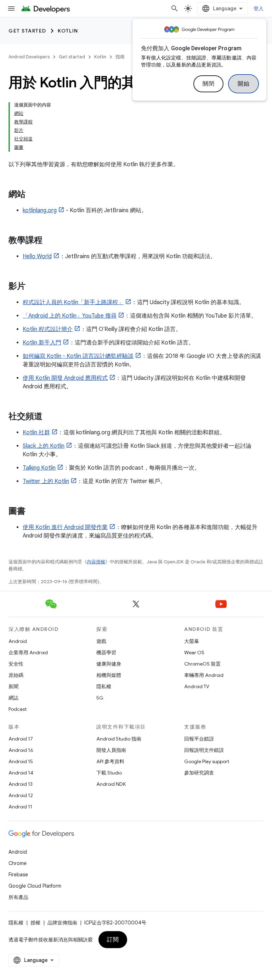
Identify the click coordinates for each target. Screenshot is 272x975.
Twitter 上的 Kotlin (46, 481)
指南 (120, 57)
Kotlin (68, 31)
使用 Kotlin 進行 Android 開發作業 (65, 527)
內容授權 (96, 562)
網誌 (13, 698)
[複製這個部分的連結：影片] (33, 287)
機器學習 (106, 652)
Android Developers (29, 57)
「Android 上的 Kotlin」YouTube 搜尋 (70, 315)
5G (99, 698)
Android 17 (20, 739)
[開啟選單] (11, 8)
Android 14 (20, 773)
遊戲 (101, 641)
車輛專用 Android (203, 675)
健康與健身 (108, 664)
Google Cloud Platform (34, 886)
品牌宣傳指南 (62, 922)
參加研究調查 (199, 773)
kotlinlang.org (40, 210)
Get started (27, 31)
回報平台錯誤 (199, 739)
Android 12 (20, 795)
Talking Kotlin (39, 467)
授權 (35, 922)
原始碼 (15, 675)
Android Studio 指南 (118, 739)
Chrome (17, 863)
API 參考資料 (110, 761)
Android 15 (20, 761)
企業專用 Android (28, 652)
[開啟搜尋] (174, 8)
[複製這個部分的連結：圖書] (33, 511)
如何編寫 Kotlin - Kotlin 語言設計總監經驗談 (78, 356)
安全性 (15, 664)
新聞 (13, 686)
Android (17, 641)
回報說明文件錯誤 (204, 750)
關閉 (208, 83)
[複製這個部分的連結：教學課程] (49, 241)
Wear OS (194, 652)
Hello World (37, 256)
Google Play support (206, 761)
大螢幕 (191, 641)
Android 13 (20, 784)
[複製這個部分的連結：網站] (33, 195)
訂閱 (113, 939)
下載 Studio (109, 773)
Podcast (17, 709)
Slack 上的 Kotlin (43, 445)
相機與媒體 (108, 675)
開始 (243, 83)
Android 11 (20, 806)
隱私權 (103, 686)
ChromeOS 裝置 (202, 664)
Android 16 (20, 750)
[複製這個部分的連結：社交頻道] (49, 417)
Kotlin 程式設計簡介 (48, 329)
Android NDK (111, 784)
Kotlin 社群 (36, 432)
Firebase (18, 874)
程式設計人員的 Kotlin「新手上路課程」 (73, 302)
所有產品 (18, 897)
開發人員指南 (111, 750)
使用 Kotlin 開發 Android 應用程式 (65, 378)
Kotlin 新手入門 (42, 342)
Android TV (196, 686)
